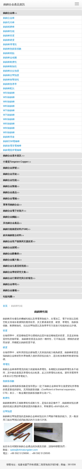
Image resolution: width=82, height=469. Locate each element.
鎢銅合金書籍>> (11, 290)
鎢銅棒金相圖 (10, 57)
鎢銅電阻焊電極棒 (12, 149)
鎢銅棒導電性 (10, 44)
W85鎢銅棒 (9, 123)
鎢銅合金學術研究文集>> (16, 272)
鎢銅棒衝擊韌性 (11, 79)
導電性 (6, 364)
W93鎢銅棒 (9, 132)
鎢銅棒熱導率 (10, 83)
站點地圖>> (9, 296)
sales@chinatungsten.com (24, 449)
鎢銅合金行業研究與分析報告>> (19, 278)
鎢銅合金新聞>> (11, 247)
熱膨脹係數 (8, 380)
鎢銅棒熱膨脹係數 (12, 48)
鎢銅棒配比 (8, 88)
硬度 (5, 347)
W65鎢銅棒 (9, 105)
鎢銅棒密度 (8, 35)
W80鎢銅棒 (9, 119)
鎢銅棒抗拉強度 (11, 70)
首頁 (5, 305)
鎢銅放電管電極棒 (12, 145)
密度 (5, 330)
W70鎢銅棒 (9, 110)
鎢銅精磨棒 (8, 26)
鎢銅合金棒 (8, 17)
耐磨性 (6, 397)
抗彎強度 (7, 411)
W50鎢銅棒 (9, 92)
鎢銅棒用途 (8, 136)
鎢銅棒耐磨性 (10, 61)
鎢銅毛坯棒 (8, 22)
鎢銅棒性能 (8, 31)
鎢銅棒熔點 (8, 53)
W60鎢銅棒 (9, 101)
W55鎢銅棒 (9, 97)
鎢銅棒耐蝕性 (10, 66)
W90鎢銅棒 (9, 127)
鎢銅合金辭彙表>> (12, 253)
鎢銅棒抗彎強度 (11, 75)
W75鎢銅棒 (9, 114)
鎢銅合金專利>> (11, 284)
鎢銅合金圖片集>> (12, 259)
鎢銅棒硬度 (8, 39)
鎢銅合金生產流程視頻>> (16, 265)
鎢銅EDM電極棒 (11, 141)
